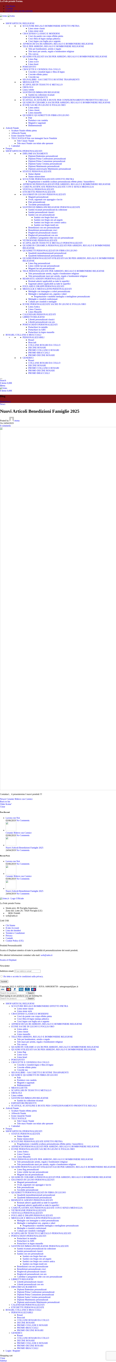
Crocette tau (33, 77)
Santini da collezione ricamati (41, 95)
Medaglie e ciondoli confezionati (42, 299)
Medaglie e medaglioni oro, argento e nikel (47, 294)
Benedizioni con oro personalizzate (44, 227)
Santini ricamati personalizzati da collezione (47, 209)
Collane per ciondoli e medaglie (42, 301)
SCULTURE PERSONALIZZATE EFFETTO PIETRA (48, 179)
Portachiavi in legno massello (41, 332)
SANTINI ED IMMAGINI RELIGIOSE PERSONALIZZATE (51, 207)
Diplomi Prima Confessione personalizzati (47, 158)
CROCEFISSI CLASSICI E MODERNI (41, 33)
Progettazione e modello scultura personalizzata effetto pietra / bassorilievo (61, 181)
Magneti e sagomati (37, 123)
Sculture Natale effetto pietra (24, 130)
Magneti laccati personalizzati (41, 268)
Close (2, 806)
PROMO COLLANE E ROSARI (43, 350)
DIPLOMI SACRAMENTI (35, 153)
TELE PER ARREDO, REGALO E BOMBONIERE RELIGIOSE (53, 46)
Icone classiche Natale (21, 135)
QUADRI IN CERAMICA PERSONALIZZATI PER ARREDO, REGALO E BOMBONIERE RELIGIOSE (61, 1177)
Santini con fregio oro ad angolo (48, 220)
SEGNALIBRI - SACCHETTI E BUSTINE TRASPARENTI (51, 79)
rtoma (17, 420)
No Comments (22, 820)
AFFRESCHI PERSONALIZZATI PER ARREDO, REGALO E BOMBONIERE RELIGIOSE (66, 184)
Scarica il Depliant (8, 960)
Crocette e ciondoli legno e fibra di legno (46, 72)
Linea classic (34, 110)
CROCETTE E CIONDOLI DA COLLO (42, 69)
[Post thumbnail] (11, 830)
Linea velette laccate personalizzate (44, 266)
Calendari (15, 146)
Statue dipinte (34, 174)
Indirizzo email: (7, 971)
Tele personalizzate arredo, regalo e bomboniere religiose (53, 273)
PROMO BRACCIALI (39, 352)
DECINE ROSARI (37, 347)
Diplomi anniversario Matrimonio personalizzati (49, 169)
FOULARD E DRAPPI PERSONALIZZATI (43, 286)
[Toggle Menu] (1, 19)
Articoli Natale (12, 128)
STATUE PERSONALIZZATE (37, 171)
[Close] (1, 378)
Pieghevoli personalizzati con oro (43, 235)
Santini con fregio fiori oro (46, 217)
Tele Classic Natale (25, 141)
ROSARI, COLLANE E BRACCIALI (23, 335)
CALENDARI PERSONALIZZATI (39, 314)
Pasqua (9, 148)
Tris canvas (33, 54)
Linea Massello (35, 312)
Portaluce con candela (38, 120)
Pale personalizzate (36, 202)
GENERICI (28, 358)
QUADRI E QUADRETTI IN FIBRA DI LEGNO (46, 115)
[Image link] (12, 898)
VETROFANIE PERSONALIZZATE (40, 240)
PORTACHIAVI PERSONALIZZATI (40, 324)
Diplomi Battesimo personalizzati (43, 156)
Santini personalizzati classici (41, 212)
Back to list (5, 801)
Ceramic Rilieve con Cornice (19, 833)
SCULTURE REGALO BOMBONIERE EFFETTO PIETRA (51, 26)
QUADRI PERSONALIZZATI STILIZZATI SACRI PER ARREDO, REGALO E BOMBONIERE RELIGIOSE (63, 1167)
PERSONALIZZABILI (33, 337)
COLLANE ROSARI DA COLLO (44, 345)
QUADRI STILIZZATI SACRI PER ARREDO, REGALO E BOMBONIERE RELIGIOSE (65, 56)
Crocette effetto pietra (38, 74)
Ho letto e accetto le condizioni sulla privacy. (23, 976)
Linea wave (33, 61)
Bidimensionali (35, 125)
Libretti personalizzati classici (41, 319)
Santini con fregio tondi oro (46, 225)
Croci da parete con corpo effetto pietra (45, 36)
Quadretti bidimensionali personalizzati (45, 255)
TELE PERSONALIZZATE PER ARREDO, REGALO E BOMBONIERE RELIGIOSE (63, 271)
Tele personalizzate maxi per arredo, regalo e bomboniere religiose (57, 276)
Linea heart (33, 64)
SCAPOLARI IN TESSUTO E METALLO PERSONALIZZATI (52, 243)
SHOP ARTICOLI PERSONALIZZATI (24, 151)
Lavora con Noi (13, 818)
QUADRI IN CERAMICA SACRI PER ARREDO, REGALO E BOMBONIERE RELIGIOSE (66, 102)
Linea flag (32, 59)
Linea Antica (34, 307)
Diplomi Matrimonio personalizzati (43, 166)
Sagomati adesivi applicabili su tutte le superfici (49, 284)
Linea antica (33, 107)
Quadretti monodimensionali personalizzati (47, 253)
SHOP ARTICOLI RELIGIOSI (20, 23)
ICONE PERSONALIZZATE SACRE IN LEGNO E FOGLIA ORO (54, 304)
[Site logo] (4, 16)
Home (3, 401)
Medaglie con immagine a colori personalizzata (49, 291)
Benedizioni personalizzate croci (42, 230)
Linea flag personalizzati (39, 263)
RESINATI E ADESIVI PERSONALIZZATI (43, 278)
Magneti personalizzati (38, 197)
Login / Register (13, 1351)
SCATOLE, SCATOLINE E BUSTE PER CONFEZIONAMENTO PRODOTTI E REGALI (65, 100)
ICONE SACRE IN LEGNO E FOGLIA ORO (44, 105)
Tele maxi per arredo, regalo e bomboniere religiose (51, 51)
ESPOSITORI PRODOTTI (35, 97)
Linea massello (35, 112)
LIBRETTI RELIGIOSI (34, 317)
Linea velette (28, 90)
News (8, 401)
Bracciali (32, 342)
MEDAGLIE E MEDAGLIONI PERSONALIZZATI (47, 289)
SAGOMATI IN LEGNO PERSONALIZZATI (44, 194)
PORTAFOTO (29, 67)
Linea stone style (35, 31)
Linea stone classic (36, 28)
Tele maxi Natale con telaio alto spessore (35, 143)
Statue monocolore (36, 176)
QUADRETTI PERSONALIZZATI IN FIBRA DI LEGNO (50, 250)
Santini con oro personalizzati (41, 215)
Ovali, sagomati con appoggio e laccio (45, 199)
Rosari (31, 340)
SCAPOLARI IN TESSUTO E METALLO (43, 84)
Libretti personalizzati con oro (41, 322)
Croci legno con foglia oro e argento (44, 41)
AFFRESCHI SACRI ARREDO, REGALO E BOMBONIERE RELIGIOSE (58, 44)
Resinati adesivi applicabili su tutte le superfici (48, 281)
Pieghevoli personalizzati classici (42, 232)
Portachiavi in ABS (37, 329)
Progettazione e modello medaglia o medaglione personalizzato (62, 296)
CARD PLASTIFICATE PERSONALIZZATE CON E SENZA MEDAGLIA (58, 187)
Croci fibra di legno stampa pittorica (44, 38)
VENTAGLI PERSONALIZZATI (38, 189)
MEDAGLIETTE (31, 82)
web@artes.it (46, 955)
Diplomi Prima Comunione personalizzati (46, 161)
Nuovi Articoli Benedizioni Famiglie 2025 (24, 847)
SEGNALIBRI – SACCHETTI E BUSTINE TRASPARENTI (39, 1072)
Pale (30, 118)
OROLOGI (28, 87)
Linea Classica (34, 309)
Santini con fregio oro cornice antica (50, 222)
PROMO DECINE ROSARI (41, 355)
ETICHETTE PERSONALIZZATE (39, 192)
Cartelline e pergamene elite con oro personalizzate (51, 238)
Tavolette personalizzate (39, 204)
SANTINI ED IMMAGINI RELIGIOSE (41, 92)
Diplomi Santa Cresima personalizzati (45, 164)
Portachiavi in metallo (38, 327)
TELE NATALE (18, 1118)
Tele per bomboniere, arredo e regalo (44, 49)
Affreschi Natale (18, 133)
